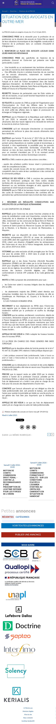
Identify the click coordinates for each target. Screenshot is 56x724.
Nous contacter (28, 718)
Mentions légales (28, 711)
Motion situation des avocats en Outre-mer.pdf (22, 412)
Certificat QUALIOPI (28, 721)
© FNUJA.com (28, 708)
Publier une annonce (28, 535)
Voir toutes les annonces (28, 526)
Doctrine (13, 11)
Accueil (4, 11)
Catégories (22, 517)
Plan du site (28, 714)
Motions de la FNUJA (27, 11)
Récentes (8, 517)
